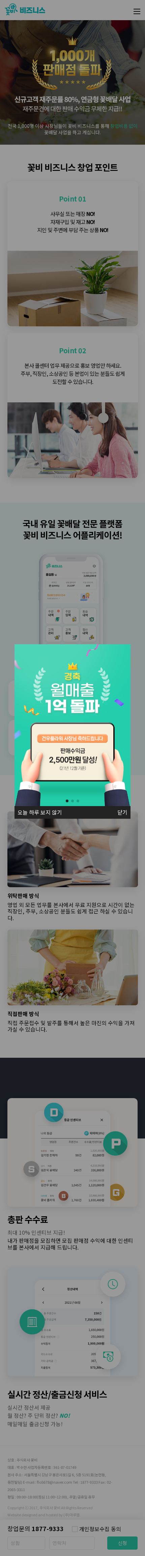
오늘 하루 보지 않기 (40, 812)
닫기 (122, 812)
